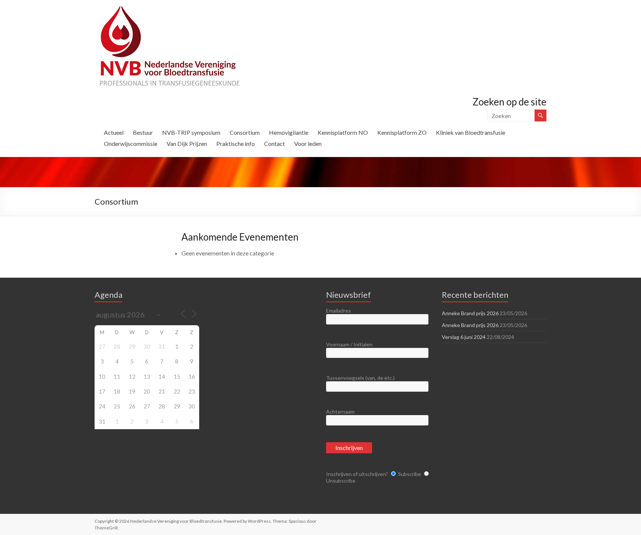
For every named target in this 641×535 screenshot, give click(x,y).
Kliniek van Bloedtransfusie (470, 132)
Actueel (114, 132)
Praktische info (235, 143)
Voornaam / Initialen (349, 344)
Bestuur (143, 132)
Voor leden (308, 143)
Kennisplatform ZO (402, 132)
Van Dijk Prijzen (187, 143)
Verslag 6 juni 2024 (464, 337)
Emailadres (338, 310)
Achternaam (340, 411)
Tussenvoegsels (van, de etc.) (360, 378)
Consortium (245, 132)
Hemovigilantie (288, 132)
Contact (274, 143)
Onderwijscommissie (130, 143)
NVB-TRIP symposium (191, 132)
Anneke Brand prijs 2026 (470, 313)
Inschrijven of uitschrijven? (357, 474)
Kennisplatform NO (343, 132)
